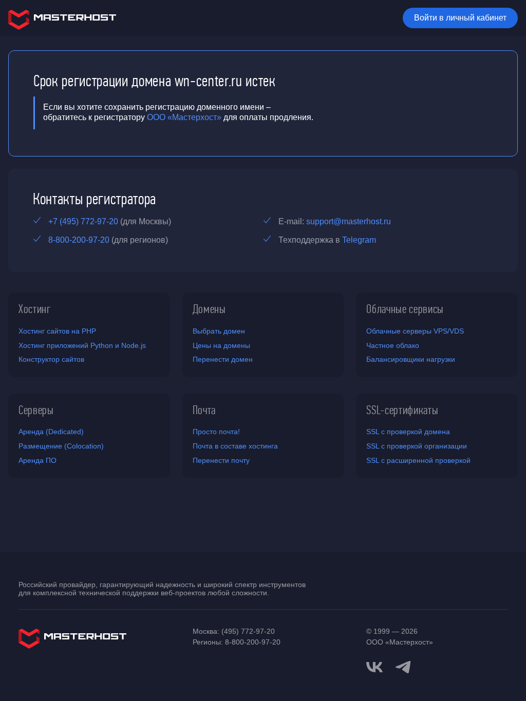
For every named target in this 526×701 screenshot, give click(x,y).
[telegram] (403, 666)
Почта (204, 410)
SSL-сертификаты (402, 410)
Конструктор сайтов (51, 359)
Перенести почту (221, 460)
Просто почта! (216, 431)
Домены (209, 309)
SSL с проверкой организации (416, 446)
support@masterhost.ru (348, 221)
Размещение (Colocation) (61, 446)
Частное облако (392, 345)
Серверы (36, 410)
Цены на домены (221, 345)
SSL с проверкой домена (408, 431)
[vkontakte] (374, 667)
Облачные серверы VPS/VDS (415, 331)
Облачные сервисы (405, 309)
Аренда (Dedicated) (51, 431)
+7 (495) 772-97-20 (83, 221)
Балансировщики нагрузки (410, 359)
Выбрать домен (219, 331)
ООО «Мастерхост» (184, 117)
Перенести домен (223, 359)
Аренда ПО (37, 460)
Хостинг (34, 309)
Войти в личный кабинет (460, 17)
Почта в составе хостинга (235, 446)
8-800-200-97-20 (78, 240)
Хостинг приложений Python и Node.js (82, 345)
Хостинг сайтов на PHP (57, 331)
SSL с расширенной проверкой (418, 460)
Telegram (359, 240)
